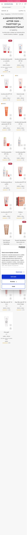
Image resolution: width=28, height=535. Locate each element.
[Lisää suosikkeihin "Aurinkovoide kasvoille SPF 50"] (24, 52)
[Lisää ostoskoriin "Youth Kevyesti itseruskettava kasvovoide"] (10, 236)
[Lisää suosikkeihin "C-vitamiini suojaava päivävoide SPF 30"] (10, 115)
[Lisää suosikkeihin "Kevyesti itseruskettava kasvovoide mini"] (24, 233)
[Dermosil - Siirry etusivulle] (8, 4)
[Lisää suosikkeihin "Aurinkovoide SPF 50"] (10, 205)
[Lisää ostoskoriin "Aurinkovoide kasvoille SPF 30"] (24, 118)
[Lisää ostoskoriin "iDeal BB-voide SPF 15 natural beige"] (24, 298)
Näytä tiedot (19, 272)
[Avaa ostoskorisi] (25, 4)
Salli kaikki (13, 276)
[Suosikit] (20, 4)
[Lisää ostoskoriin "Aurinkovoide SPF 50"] (10, 208)
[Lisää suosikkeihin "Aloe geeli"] (10, 325)
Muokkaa (12, 281)
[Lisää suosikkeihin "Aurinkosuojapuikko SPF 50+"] (10, 145)
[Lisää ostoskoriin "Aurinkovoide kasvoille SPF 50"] (24, 55)
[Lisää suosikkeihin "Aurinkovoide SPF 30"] (10, 87)
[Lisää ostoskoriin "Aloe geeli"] (10, 328)
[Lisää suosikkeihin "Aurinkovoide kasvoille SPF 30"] (24, 115)
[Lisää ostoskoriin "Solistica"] (24, 208)
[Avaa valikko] (2, 4)
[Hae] (24, 7)
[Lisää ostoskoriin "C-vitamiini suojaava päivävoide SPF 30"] (10, 118)
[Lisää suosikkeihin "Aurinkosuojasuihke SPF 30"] (24, 145)
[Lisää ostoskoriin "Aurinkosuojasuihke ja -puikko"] (10, 178)
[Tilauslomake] (17, 4)
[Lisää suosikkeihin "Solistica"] (24, 205)
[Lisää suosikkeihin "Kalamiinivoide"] (24, 87)
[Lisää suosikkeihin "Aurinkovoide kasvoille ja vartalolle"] (10, 52)
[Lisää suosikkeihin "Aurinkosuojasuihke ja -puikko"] (10, 175)
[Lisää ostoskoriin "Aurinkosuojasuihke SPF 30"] (24, 148)
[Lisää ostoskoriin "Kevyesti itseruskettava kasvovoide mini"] (24, 236)
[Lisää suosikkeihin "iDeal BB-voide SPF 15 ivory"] (10, 295)
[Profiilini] (22, 4)
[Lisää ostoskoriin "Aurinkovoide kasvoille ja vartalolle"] (10, 55)
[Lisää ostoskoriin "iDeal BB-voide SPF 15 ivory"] (10, 298)
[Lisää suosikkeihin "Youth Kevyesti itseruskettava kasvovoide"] (10, 233)
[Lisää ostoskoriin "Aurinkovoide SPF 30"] (10, 90)
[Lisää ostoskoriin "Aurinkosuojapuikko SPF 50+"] (10, 148)
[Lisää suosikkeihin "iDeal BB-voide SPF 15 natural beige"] (24, 295)
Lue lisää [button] (21, 34)
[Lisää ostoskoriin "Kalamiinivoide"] (24, 90)
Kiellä (13, 286)
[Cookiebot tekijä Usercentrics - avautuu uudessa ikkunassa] (19, 247)
